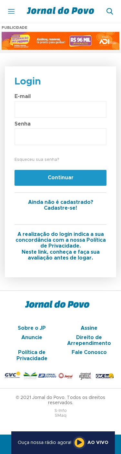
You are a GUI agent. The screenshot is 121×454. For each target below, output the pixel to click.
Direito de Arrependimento (89, 340)
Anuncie (31, 337)
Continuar (61, 177)
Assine (89, 328)
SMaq (60, 416)
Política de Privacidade (31, 355)
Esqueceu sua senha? (37, 160)
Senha (23, 124)
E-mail (23, 96)
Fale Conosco (89, 352)
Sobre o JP (32, 328)
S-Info (61, 411)
